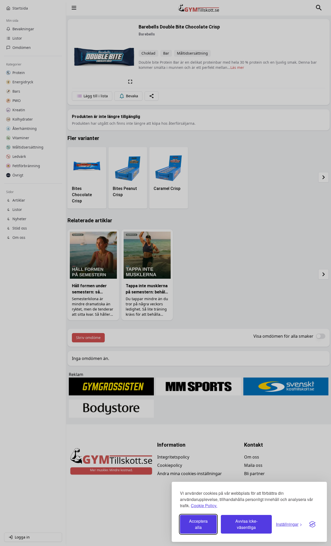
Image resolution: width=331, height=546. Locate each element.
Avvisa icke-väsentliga (246, 524)
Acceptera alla (198, 524)
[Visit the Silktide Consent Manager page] (312, 524)
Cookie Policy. (204, 505)
